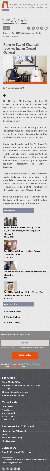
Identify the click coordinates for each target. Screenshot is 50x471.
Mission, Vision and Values (14, 395)
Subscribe (25, 355)
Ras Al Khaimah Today (12, 437)
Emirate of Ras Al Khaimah (18, 426)
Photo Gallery (8, 416)
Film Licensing (8, 441)
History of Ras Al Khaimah (14, 431)
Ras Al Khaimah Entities (16, 452)
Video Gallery (8, 419)
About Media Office (11, 382)
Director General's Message (15, 392)
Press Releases (9, 410)
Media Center (10, 402)
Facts (4, 434)
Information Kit (9, 413)
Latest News (7, 406)
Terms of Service (15, 367)
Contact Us (9, 447)
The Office (8, 377)
